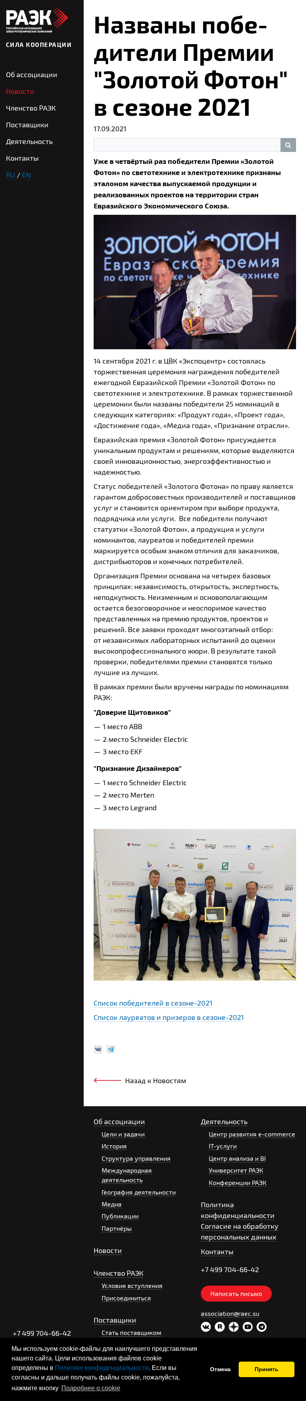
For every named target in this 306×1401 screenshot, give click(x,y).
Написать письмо (236, 1293)
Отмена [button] (220, 1369)
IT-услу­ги (223, 1146)
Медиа (112, 1204)
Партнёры (117, 1228)
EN (26, 174)
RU (10, 174)
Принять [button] (267, 1369)
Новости (20, 91)
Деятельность (29, 141)
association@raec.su (230, 1313)
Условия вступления (132, 1285)
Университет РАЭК (236, 1170)
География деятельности (139, 1192)
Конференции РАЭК (238, 1182)
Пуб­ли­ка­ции (120, 1216)
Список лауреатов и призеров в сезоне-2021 (169, 1017)
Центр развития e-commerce (252, 1134)
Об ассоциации (31, 74)
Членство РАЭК (31, 107)
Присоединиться (126, 1298)
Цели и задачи (123, 1134)
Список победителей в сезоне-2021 (153, 1002)
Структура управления (136, 1158)
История (114, 1146)
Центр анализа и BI (237, 1158)
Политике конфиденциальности (102, 1367)
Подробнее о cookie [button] (90, 1388)
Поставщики (27, 124)
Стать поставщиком (131, 1332)
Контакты (22, 158)
